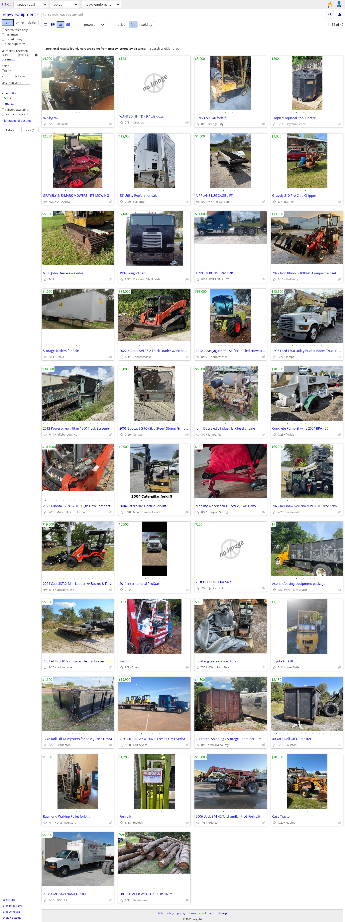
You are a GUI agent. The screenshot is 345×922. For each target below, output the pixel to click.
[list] (45, 24)
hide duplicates (15, 44)
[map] (68, 24)
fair (9, 98)
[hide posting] (110, 124)
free (8, 71)
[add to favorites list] (45, 124)
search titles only (16, 30)
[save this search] (339, 14)
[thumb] (53, 24)
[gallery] (60, 24)
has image (12, 34)
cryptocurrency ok (17, 114)
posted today (13, 39)
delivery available (16, 110)
